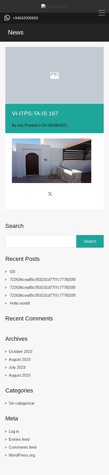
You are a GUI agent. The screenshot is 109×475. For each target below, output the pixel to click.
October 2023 (20, 351)
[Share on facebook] (40, 193)
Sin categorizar (22, 403)
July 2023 (17, 367)
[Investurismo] (54, 6)
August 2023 (19, 359)
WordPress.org (22, 455)
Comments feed (23, 447)
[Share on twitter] (50, 193)
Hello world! (20, 303)
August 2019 (19, 375)
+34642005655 (25, 18)
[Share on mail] (59, 193)
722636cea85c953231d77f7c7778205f (42, 279)
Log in (14, 431)
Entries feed (19, 439)
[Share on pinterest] (68, 193)
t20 (12, 271)
